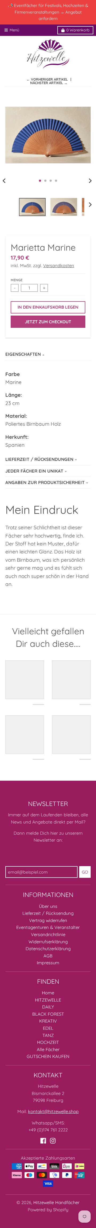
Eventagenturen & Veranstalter (48, 927)
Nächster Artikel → (48, 83)
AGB (48, 955)
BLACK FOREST (48, 1014)
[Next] (90, 181)
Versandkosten (58, 265)
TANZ (48, 1035)
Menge (16, 280)
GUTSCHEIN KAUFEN (48, 1056)
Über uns (48, 906)
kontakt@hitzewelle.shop (53, 1111)
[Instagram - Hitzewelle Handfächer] (53, 1141)
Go (85, 872)
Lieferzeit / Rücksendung (48, 913)
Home (48, 992)
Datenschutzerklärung (48, 948)
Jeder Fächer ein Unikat (34, 471)
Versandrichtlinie (48, 934)
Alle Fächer (48, 1049)
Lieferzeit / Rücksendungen (39, 459)
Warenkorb (78, 30)
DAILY (48, 1007)
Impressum (48, 962)
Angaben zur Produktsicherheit (45, 482)
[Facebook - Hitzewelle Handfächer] (43, 1141)
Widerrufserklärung (48, 941)
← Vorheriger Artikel (47, 79)
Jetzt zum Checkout (48, 321)
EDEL (48, 1028)
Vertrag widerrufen (48, 920)
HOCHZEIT (48, 1042)
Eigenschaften (23, 354)
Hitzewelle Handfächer (56, 1202)
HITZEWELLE (48, 1000)
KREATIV (48, 1021)
